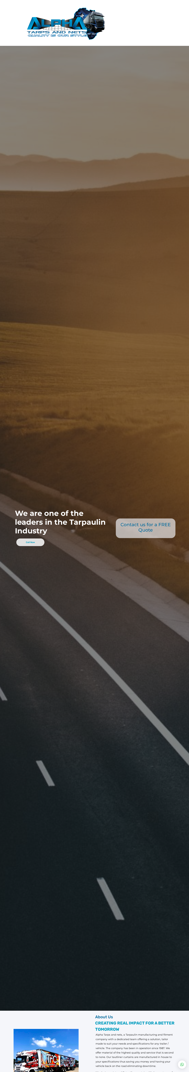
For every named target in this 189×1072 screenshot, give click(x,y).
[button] (182, 1064)
